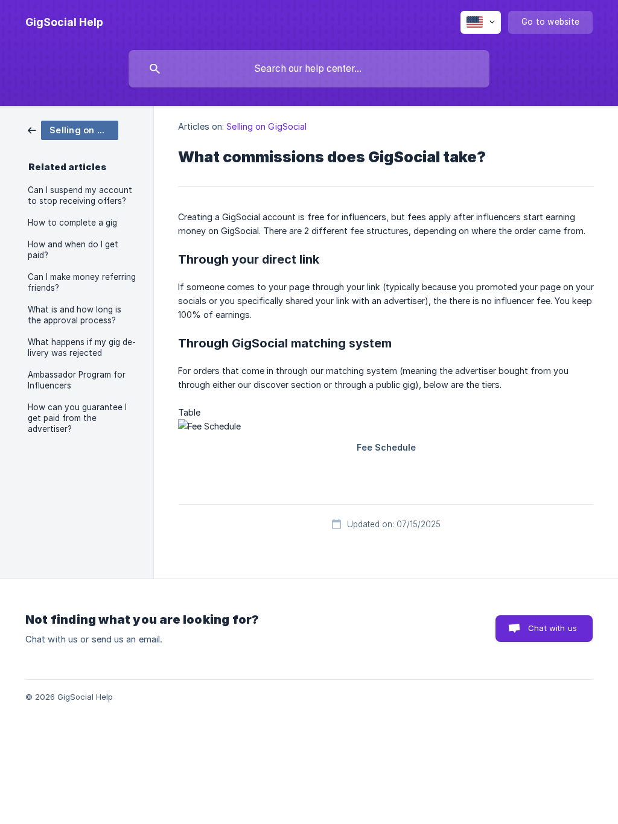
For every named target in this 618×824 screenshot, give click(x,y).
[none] (64, 22)
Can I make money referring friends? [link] (82, 282)
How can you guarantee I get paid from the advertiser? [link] (77, 418)
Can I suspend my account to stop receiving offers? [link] (80, 195)
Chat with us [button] (552, 628)
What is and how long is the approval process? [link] (74, 315)
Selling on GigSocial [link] (266, 126)
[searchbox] (309, 68)
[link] (73, 129)
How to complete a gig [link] (72, 222)
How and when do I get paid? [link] (73, 249)
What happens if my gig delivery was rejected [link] (82, 347)
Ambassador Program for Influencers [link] (77, 380)
